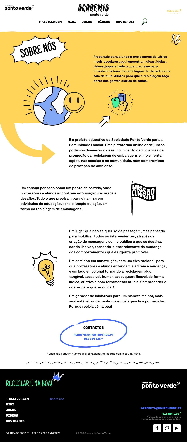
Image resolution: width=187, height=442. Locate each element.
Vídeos (104, 21)
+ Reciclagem (50, 21)
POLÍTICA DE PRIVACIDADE (46, 433)
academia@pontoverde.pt (161, 408)
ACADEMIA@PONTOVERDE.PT (93, 335)
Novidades (125, 21)
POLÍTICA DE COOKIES (17, 433)
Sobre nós (173, 10)
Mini (72, 21)
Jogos (87, 21)
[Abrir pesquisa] (144, 22)
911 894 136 (92, 338)
